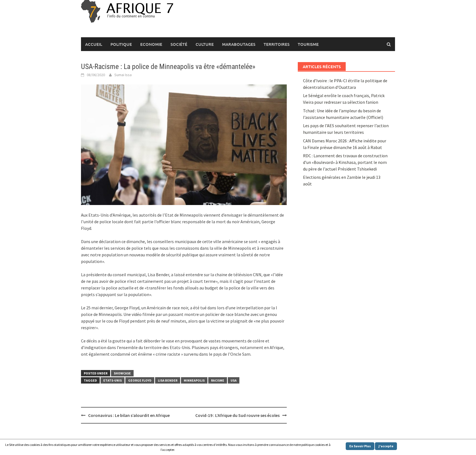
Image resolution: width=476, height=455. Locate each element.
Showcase (122, 373)
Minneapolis (194, 380)
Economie (151, 44)
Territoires (277, 44)
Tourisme (308, 44)
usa (234, 380)
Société (179, 44)
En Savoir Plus (360, 446)
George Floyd (140, 380)
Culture (205, 44)
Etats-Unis (112, 380)
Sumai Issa (123, 74)
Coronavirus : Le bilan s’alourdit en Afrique (129, 415)
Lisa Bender (167, 380)
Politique (121, 44)
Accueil (93, 44)
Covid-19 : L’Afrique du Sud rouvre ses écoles (237, 415)
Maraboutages (238, 44)
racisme (217, 380)
